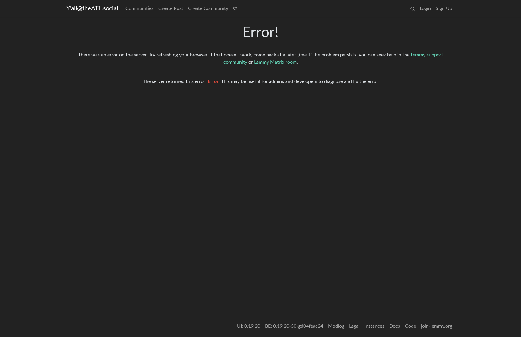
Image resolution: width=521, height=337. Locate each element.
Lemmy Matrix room (275, 62)
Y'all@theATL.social (92, 8)
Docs (394, 326)
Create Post (170, 8)
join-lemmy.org (436, 326)
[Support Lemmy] (235, 8)
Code (410, 326)
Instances (374, 326)
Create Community (208, 8)
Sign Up (444, 8)
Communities (139, 8)
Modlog (336, 326)
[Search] (412, 8)
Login (425, 8)
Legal (354, 326)
